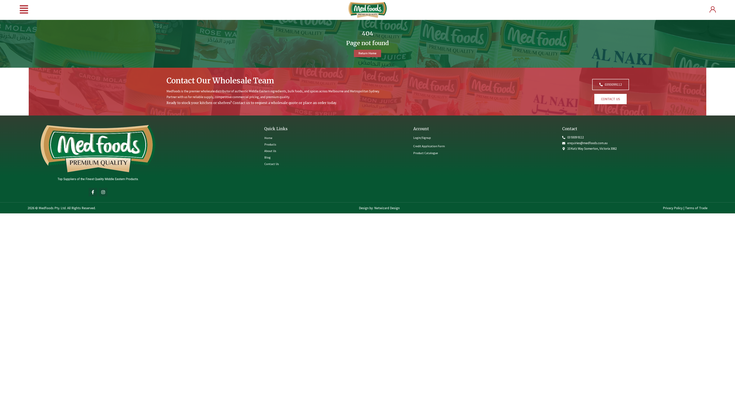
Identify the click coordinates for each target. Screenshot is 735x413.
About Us (270, 151)
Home (268, 138)
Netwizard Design (386, 208)
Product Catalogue (425, 153)
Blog (267, 157)
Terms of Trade (696, 208)
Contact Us (271, 164)
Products (270, 144)
